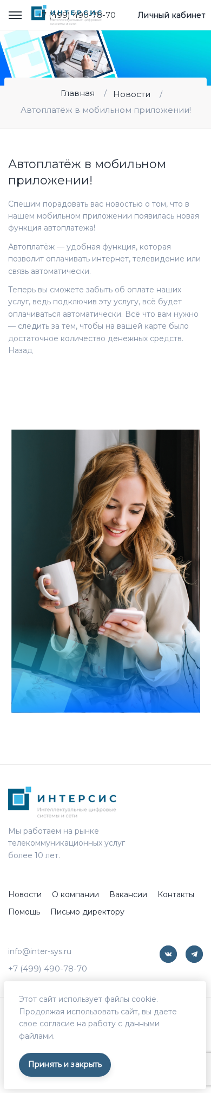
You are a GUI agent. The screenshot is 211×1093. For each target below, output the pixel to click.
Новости (131, 94)
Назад (20, 350)
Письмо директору (87, 912)
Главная (78, 93)
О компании (75, 894)
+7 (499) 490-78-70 (76, 15)
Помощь (24, 912)
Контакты (175, 894)
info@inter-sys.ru (39, 951)
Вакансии (128, 894)
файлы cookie (130, 999)
